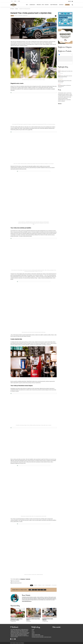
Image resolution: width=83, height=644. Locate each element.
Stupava (39, 585)
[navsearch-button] (72, 5)
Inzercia (33, 633)
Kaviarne (12, 15)
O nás (12, 1)
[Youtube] (72, 1)
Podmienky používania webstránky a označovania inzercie (41, 637)
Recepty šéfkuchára (53, 4)
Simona (16, 15)
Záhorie (35, 585)
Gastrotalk (61, 4)
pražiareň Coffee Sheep (21, 275)
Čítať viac (59, 103)
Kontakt (19, 1)
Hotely (43, 4)
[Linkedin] (37, 589)
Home (13, 8)
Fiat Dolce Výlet (48, 585)
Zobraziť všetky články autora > (27, 601)
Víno (47, 616)
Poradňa (15, 1)
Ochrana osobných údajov (36, 634)
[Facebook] (31, 589)
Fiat (43, 585)
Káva (27, 4)
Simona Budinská (26, 595)
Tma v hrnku (54, 585)
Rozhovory (46, 4)
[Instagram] (70, 1)
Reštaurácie (39, 4)
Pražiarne (67, 4)
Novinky (16, 8)
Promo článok (60, 79)
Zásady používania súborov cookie (37, 635)
